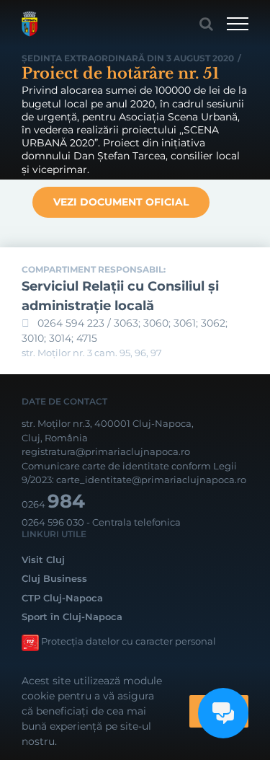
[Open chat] (223, 713)
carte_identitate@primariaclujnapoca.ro (151, 479)
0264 (53, 504)
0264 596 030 (53, 522)
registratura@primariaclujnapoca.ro (106, 451)
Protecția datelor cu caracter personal (128, 641)
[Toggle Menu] (237, 23)
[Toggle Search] (206, 24)
